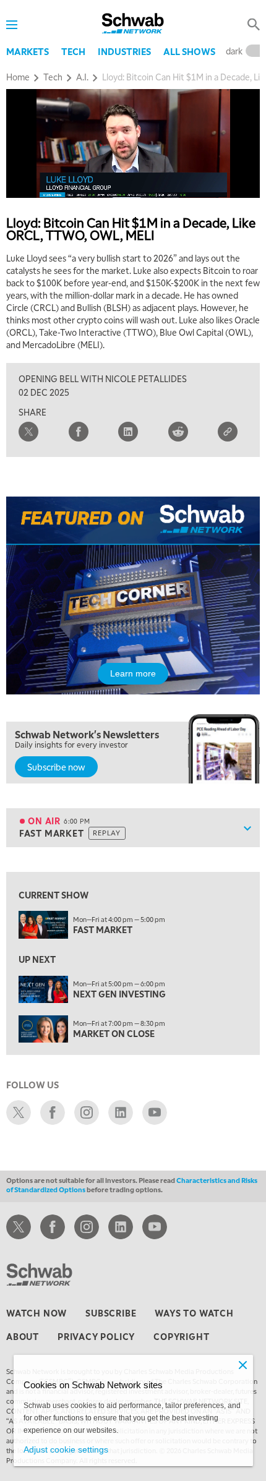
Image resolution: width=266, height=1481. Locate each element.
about (22, 1336)
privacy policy (96, 1336)
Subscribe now (56, 766)
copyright (181, 1336)
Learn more (133, 673)
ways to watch (194, 1312)
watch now (36, 1312)
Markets (27, 51)
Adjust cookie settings (66, 1449)
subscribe (110, 1312)
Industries (124, 51)
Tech (73, 51)
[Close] (243, 1365)
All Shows (189, 51)
